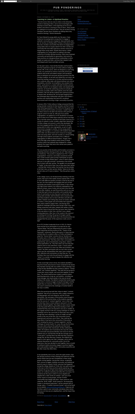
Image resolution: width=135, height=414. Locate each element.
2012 (81, 119)
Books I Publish (82, 39)
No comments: (62, 395)
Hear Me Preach (82, 33)
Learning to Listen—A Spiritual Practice (52, 19)
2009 (81, 126)
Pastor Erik (91, 134)
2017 (81, 107)
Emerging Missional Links (84, 23)
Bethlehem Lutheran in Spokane (86, 37)
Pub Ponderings (67, 7)
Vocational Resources (83, 21)
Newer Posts (40, 402)
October (83, 109)
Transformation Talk (83, 35)
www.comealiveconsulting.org (55, 387)
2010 (81, 124)
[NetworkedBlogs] (88, 68)
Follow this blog (87, 71)
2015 (81, 116)
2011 (81, 121)
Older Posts (72, 402)
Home (56, 402)
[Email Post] (68, 395)
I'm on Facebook (82, 31)
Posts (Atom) (48, 405)
